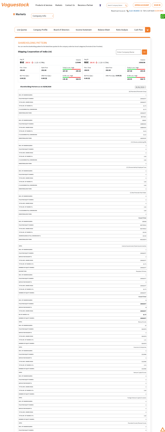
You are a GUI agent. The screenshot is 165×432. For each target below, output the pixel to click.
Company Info (39, 15)
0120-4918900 (134, 11)
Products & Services (43, 5)
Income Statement (84, 29)
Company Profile (40, 29)
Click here (159, 11)
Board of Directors (61, 29)
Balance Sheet (104, 29)
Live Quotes (22, 29)
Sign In (157, 5)
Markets (58, 5)
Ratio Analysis (122, 29)
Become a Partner (85, 5)
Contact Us (70, 5)
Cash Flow (138, 29)
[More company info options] (147, 29)
